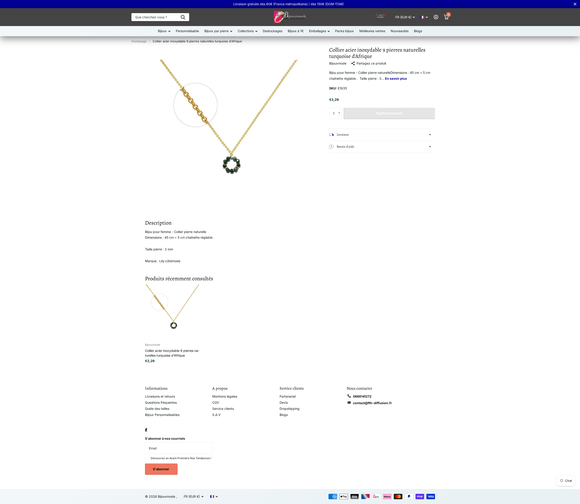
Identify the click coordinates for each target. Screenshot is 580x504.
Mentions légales (224, 396)
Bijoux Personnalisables (162, 415)
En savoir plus (396, 78)
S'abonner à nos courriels (165, 438)
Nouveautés (399, 31)
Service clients (223, 408)
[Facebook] (146, 430)
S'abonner (161, 469)
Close (575, 4)
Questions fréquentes (161, 402)
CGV (215, 402)
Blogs (418, 31)
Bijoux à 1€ (296, 31)
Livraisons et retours (160, 396)
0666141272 (362, 396)
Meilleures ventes (372, 31)
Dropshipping (290, 408)
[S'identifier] (435, 17)
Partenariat (288, 396)
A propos (219, 388)
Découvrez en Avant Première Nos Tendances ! (181, 458)
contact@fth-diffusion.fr (372, 403)
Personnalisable (187, 31)
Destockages (272, 31)
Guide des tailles (157, 408)
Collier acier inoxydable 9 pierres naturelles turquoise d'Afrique (172, 353)
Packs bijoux (344, 31)
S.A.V (216, 415)
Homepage (139, 41)
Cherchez (183, 17)
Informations (156, 388)
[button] (340, 109)
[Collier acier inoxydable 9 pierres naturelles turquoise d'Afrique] (172, 311)
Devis (284, 402)
